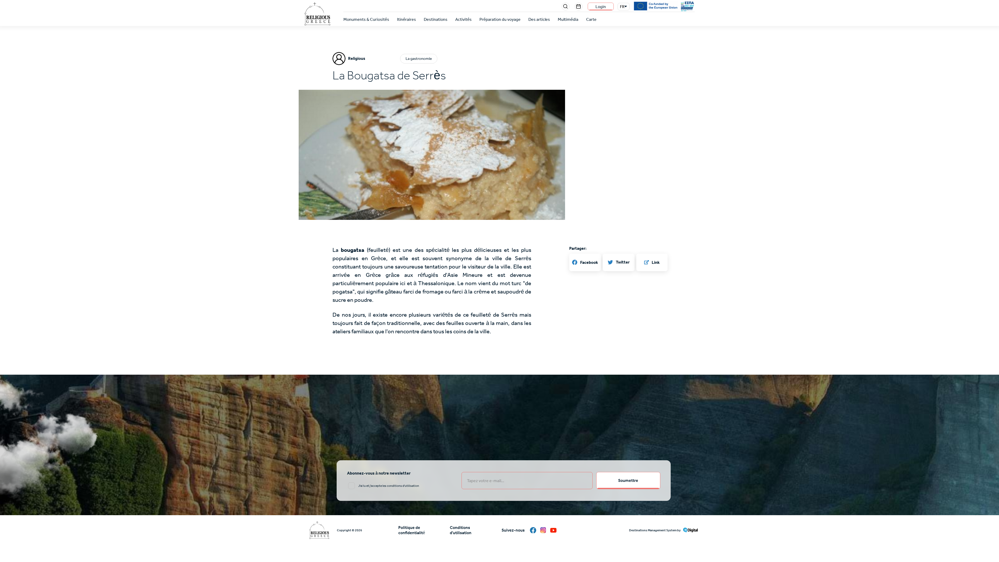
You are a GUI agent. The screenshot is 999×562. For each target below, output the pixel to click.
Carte (591, 19)
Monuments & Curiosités (366, 19)
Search (565, 6)
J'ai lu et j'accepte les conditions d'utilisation (388, 486)
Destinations (435, 19)
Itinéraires (406, 19)
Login (600, 6)
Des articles (539, 19)
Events (578, 6)
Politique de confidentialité (411, 530)
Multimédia (568, 19)
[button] (432, 168)
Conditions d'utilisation (460, 530)
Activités (463, 19)
